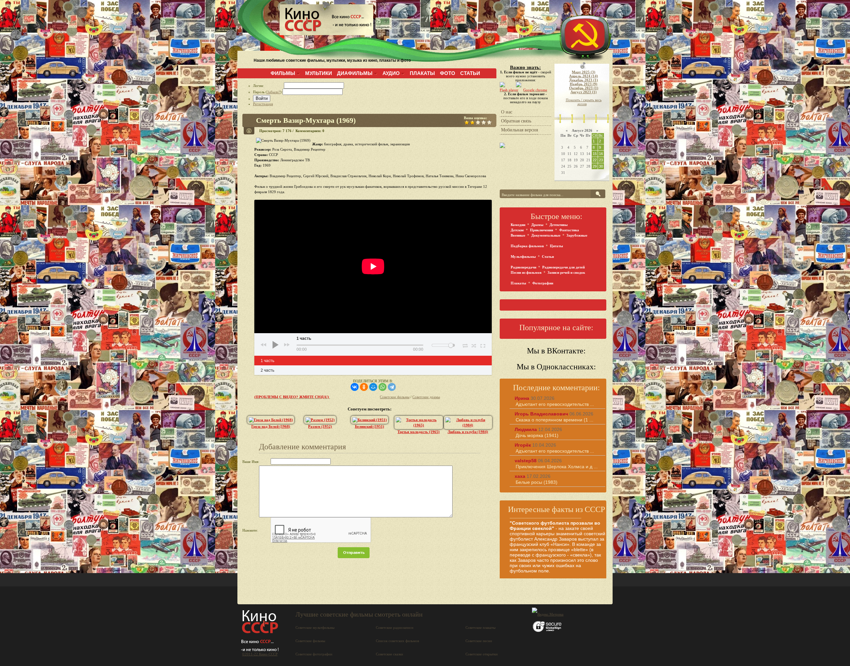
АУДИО (391, 73)
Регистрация (263, 104)
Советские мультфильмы (315, 627)
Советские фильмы (394, 397)
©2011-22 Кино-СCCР (260, 654)
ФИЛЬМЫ (283, 73)
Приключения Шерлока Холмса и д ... (557, 466)
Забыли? (273, 92)
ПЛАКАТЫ (422, 73)
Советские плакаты (480, 627)
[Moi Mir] (373, 387)
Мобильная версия (519, 129)
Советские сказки (389, 654)
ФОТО (447, 73)
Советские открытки (482, 654)
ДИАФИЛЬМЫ (355, 73)
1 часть (267, 360)
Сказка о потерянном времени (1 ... (554, 419)
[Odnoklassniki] (364, 387)
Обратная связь (516, 120)
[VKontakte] (355, 387)
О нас (506, 112)
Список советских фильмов (397, 641)
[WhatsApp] (382, 387)
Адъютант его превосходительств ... (555, 404)
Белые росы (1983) (536, 482)
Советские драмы (426, 397)
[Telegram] (392, 387)
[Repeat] (465, 344)
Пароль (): (268, 92)
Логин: (268, 86)
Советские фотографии (314, 654)
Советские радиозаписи (394, 627)
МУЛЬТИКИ (318, 73)
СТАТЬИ (470, 73)
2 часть (267, 370)
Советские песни (479, 641)
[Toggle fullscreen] (482, 344)
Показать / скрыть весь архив (584, 102)
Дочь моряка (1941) (537, 435)
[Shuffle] (474, 344)
